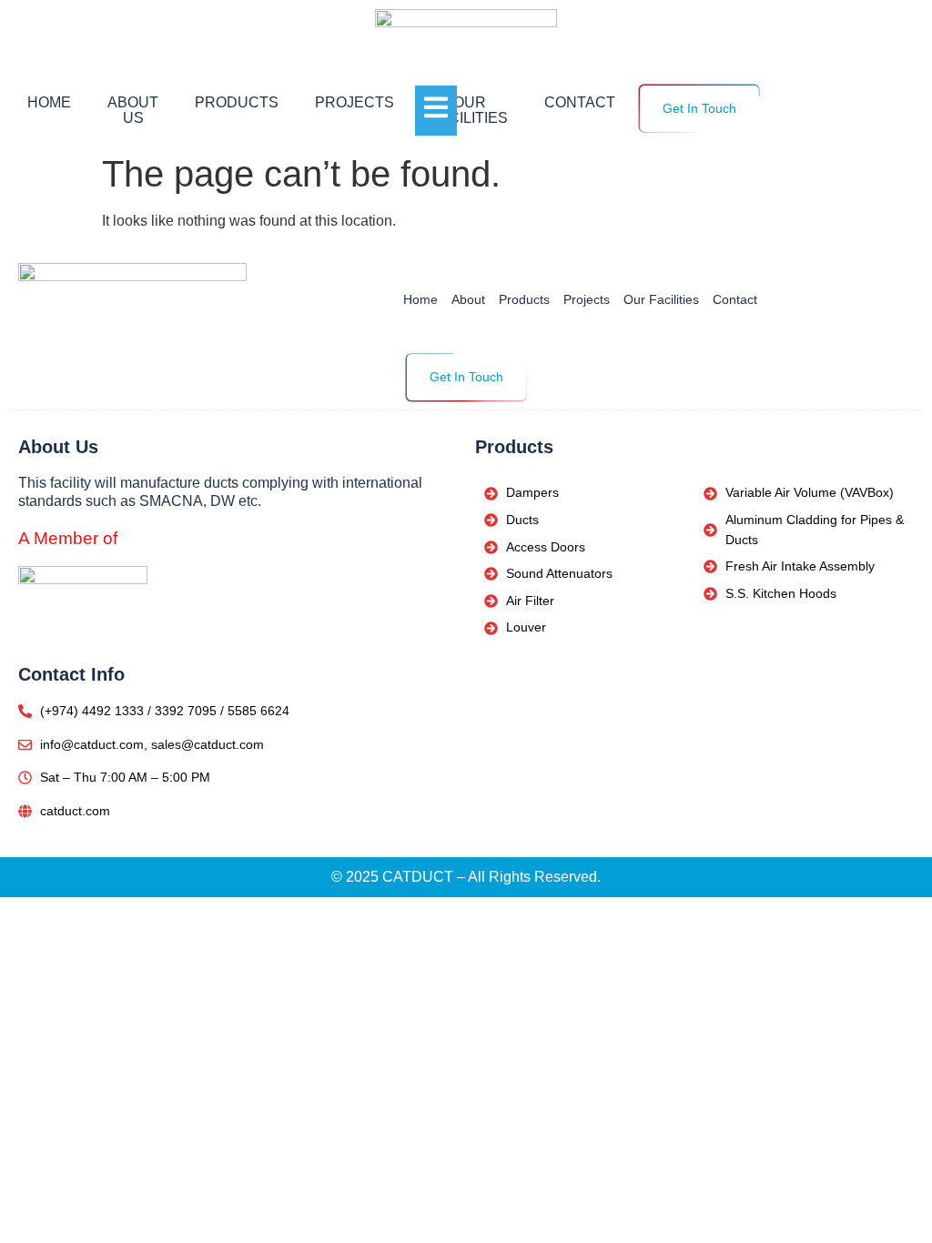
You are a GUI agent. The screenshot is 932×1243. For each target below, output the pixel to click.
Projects (354, 102)
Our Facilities (469, 110)
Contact (579, 102)
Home (49, 102)
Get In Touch (699, 108)
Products (237, 102)
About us (132, 110)
